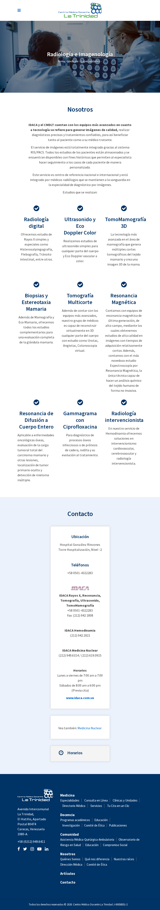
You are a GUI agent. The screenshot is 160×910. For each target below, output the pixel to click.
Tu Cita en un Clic (118, 806)
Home (61, 61)
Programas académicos (75, 820)
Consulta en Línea (96, 800)
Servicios (96, 806)
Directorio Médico (73, 806)
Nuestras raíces (124, 859)
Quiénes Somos (70, 859)
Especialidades (90, 61)
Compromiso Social (115, 845)
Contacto (67, 882)
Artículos (67, 873)
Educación (101, 820)
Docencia (67, 815)
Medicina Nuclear (90, 728)
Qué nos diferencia (97, 859)
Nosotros (67, 854)
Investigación (71, 825)
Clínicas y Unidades (125, 800)
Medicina (72, 61)
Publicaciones (118, 825)
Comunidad (69, 834)
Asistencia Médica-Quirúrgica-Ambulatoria (87, 839)
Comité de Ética (94, 825)
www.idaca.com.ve (80, 698)
